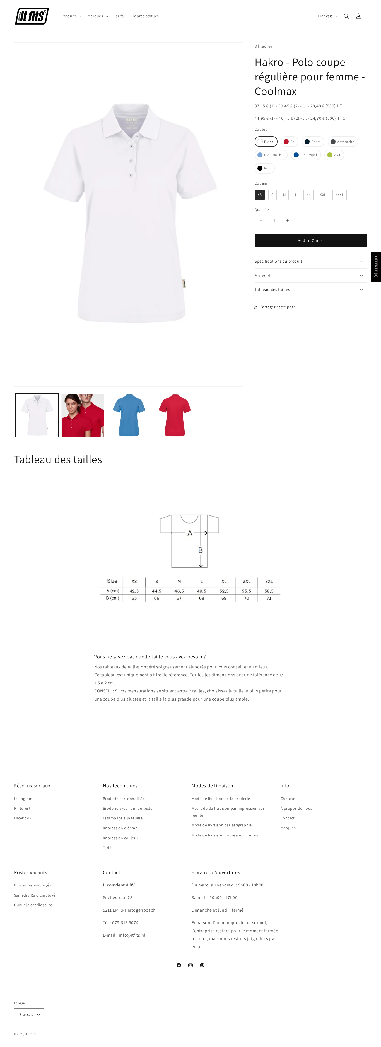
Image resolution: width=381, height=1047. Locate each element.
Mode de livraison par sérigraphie (222, 825)
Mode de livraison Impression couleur (226, 834)
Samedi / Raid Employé (35, 895)
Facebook (23, 817)
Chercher (289, 798)
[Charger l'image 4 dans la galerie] (128, 415)
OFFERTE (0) (376, 267)
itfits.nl (31, 1034)
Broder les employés (32, 885)
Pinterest (22, 808)
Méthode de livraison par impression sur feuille (228, 811)
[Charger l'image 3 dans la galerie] (83, 415)
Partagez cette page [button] (278, 306)
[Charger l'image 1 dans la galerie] (37, 415)
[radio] (266, 141)
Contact (288, 817)
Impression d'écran (120, 827)
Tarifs (108, 847)
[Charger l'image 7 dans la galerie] (174, 415)
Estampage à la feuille (123, 817)
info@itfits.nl (132, 935)
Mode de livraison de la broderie (221, 798)
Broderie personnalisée (124, 798)
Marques (288, 827)
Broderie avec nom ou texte (128, 808)
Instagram (23, 798)
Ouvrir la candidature (33, 904)
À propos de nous (297, 808)
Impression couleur (120, 837)
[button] (71, 16)
